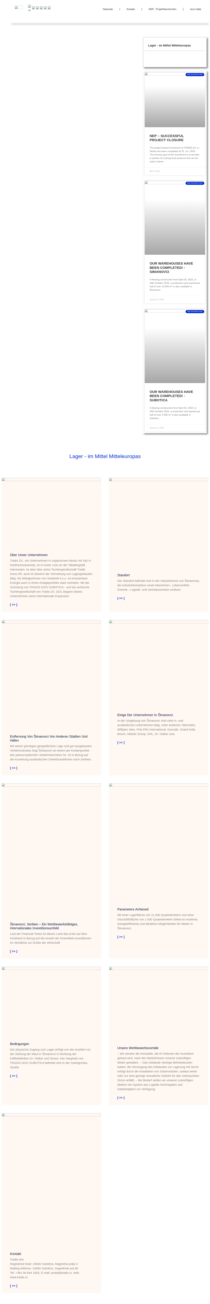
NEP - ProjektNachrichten (162, 9)
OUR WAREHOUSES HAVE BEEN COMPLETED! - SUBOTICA (171, 396)
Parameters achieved (132, 909)
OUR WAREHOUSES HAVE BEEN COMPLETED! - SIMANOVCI (171, 267)
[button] (201, 45)
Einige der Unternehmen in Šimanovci (145, 715)
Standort (123, 575)
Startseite (108, 9)
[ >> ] (13, 604)
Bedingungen (19, 1044)
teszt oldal (195, 9)
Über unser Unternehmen (29, 555)
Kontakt (131, 9)
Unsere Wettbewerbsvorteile (137, 1048)
